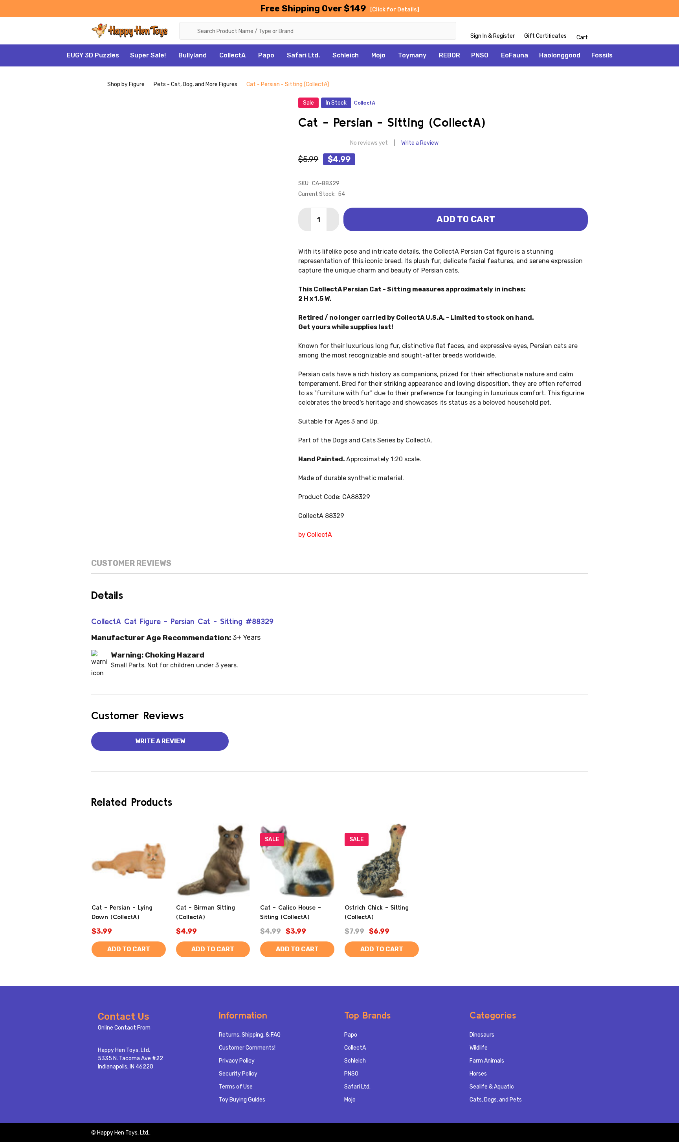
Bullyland (192, 55)
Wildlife (479, 1047)
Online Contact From (124, 1027)
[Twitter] (202, 372)
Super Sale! (148, 55)
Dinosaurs (482, 1034)
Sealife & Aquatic (492, 1086)
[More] (170, 55)
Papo (266, 55)
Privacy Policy (237, 1060)
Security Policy (238, 1073)
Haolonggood (559, 55)
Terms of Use (236, 1086)
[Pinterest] (218, 372)
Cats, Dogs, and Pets (496, 1099)
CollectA (232, 55)
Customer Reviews (131, 563)
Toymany (412, 55)
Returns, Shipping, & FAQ (250, 1034)
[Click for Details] (394, 9)
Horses (478, 1073)
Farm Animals (487, 1060)
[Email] (169, 372)
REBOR (449, 55)
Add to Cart (466, 219)
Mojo (378, 55)
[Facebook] (152, 372)
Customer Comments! (247, 1047)
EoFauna (514, 55)
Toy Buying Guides (242, 1099)
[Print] (185, 372)
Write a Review (420, 143)
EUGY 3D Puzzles (93, 55)
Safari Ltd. (303, 55)
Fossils (602, 55)
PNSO (479, 55)
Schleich (345, 55)
